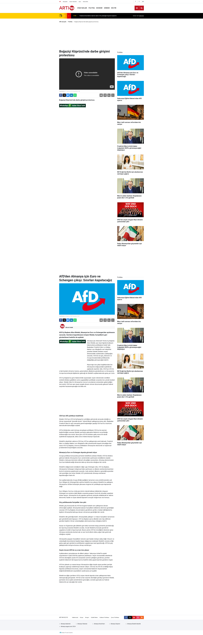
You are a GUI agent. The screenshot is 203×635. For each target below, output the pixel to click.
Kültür (113, 8)
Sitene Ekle (85, 1)
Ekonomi (99, 8)
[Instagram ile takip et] (138, 617)
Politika (92, 8)
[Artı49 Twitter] (139, 1)
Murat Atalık (69, 327)
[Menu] (136, 8)
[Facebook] (60, 95)
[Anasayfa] (60, 1)
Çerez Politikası (115, 617)
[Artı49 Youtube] (143, 1)
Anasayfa (63, 21)
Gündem (107, 8)
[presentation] (65, 16)
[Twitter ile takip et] (130, 617)
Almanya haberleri (65, 624)
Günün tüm (138, 15)
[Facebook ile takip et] (126, 617)
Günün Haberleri (73, 1)
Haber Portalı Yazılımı (67, 632)
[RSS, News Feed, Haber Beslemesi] (142, 617)
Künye (81, 617)
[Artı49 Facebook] (135, 1)
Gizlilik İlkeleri (94, 617)
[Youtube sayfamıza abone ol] (134, 617)
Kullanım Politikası (104, 617)
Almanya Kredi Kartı (99, 624)
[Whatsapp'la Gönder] (75, 95)
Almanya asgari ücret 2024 (68, 626)
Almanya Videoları (82, 624)
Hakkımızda (75, 617)
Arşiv (80, 1)
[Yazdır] (101, 95)
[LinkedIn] (71, 95)
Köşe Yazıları (82, 8)
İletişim (87, 617)
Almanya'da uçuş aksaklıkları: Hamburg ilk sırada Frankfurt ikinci (96, 15)
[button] (105, 95)
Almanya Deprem (115, 624)
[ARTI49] (66, 8)
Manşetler (65, 1)
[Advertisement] (101, 36)
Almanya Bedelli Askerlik (134, 624)
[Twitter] (64, 95)
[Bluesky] (67, 95)
